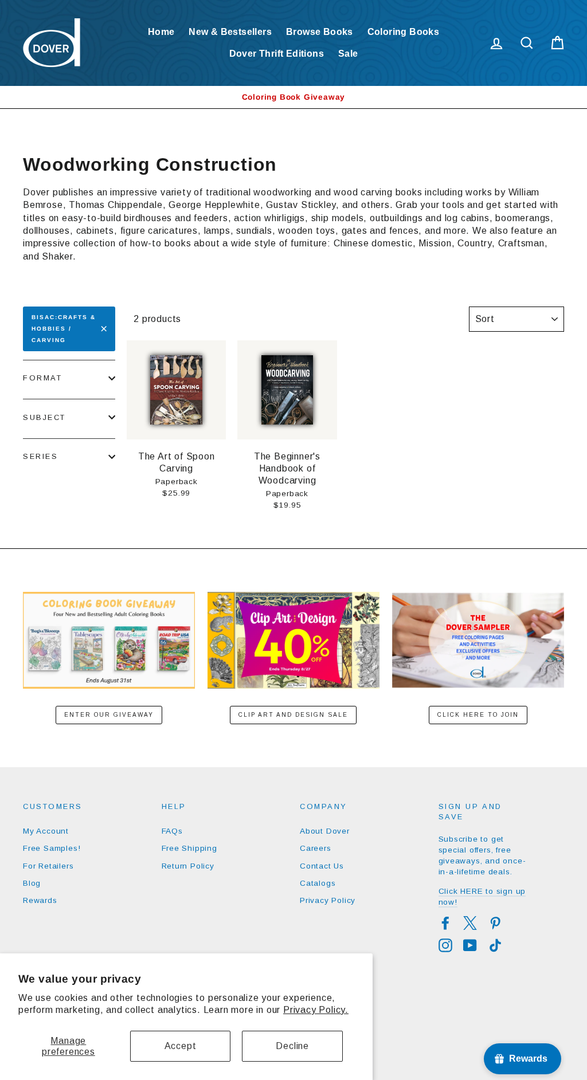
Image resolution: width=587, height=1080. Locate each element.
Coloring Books (403, 32)
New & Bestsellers (230, 32)
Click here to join (478, 715)
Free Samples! (51, 848)
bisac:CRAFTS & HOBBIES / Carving (64, 328)
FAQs (172, 831)
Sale (348, 53)
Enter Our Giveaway (109, 715)
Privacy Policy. (316, 1010)
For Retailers (48, 866)
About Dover (325, 831)
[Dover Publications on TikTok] (495, 945)
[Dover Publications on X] (470, 923)
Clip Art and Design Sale (293, 715)
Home (161, 32)
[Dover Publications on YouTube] (470, 945)
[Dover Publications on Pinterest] (495, 923)
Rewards (40, 900)
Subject (44, 417)
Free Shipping (189, 848)
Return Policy (188, 866)
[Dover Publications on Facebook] (445, 923)
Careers (315, 848)
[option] (293, 97)
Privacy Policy (327, 900)
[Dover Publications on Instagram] (445, 945)
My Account (46, 831)
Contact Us (322, 866)
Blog (32, 883)
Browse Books (319, 32)
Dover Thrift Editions (276, 53)
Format (42, 378)
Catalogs (317, 883)
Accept (181, 1046)
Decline (292, 1046)
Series (40, 456)
